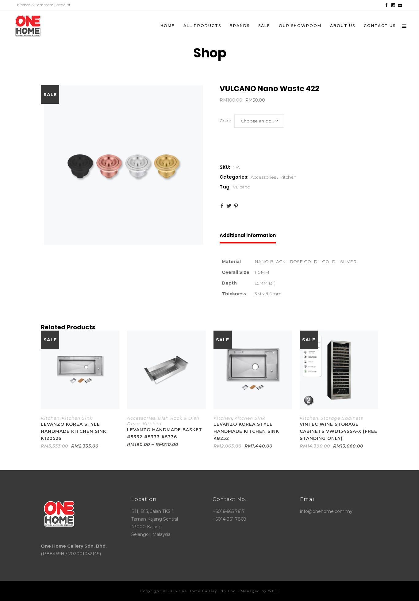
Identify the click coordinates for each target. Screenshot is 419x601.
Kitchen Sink (77, 418)
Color (225, 120)
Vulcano (241, 187)
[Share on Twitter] (229, 206)
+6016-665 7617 (229, 511)
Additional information (248, 235)
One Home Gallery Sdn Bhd (207, 591)
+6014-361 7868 (229, 519)
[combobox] (259, 121)
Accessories (263, 177)
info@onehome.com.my (326, 511)
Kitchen (288, 177)
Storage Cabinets (342, 418)
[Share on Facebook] (222, 206)
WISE (273, 591)
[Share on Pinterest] (236, 206)
